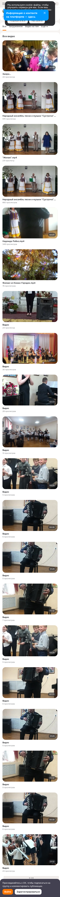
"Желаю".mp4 (9, 157)
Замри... (6, 74)
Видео (5, 324)
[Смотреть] (30, 55)
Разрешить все (17, 20)
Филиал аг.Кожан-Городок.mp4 (18, 283)
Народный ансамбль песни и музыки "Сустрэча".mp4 (30, 115)
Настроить (37, 20)
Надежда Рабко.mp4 (13, 241)
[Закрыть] (44, 13)
